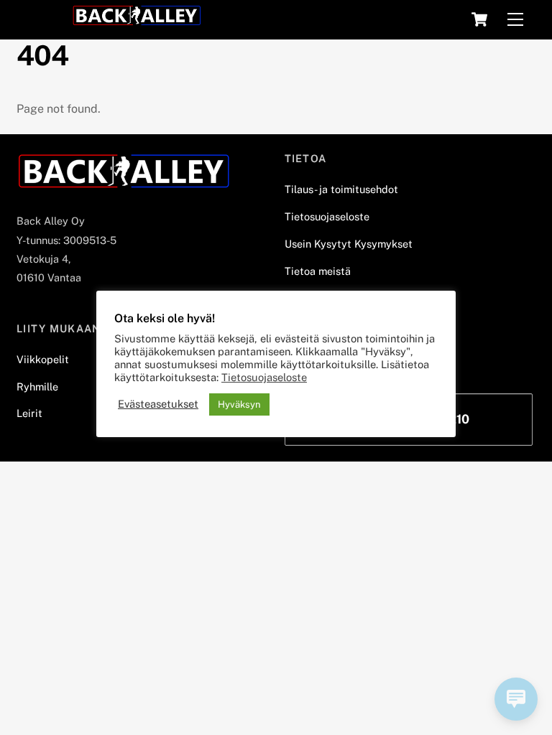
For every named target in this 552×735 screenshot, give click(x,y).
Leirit (29, 413)
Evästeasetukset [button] (158, 404)
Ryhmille (37, 386)
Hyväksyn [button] (239, 404)
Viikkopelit (43, 359)
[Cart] (479, 19)
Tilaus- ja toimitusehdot (341, 189)
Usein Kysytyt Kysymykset (349, 244)
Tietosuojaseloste (327, 216)
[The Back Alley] (136, 20)
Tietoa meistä (318, 271)
